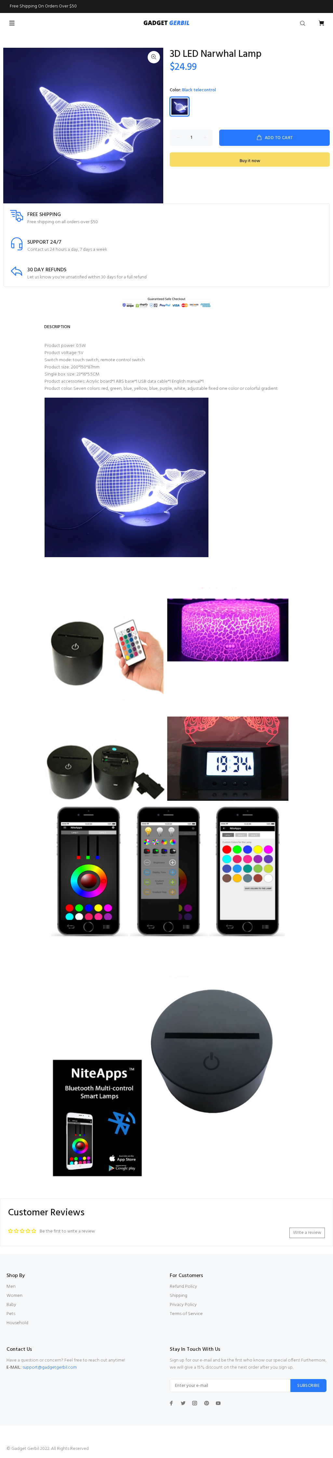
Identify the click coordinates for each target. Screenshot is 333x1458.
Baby (11, 1305)
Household (17, 1323)
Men (11, 1286)
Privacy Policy (183, 1305)
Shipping (178, 1295)
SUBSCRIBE (308, 1385)
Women (14, 1295)
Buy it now (250, 161)
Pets (11, 1314)
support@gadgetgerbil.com (49, 1367)
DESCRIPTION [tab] (57, 327)
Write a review (307, 1232)
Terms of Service (186, 1314)
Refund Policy (183, 1286)
